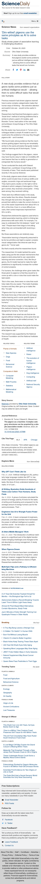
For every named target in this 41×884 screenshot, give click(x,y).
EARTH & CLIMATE (8, 685)
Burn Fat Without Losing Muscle (15, 634)
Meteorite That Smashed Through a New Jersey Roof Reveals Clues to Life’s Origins (20, 751)
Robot (28, 354)
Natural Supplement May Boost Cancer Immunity (18, 656)
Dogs (8, 356)
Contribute (25, 852)
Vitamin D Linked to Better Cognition (17, 638)
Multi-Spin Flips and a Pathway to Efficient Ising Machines (19, 568)
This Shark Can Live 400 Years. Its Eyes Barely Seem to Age (18, 726)
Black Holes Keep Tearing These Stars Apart (20, 641)
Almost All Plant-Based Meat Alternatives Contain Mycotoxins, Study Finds (17, 607)
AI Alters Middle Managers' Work (15, 531)
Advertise (34, 852)
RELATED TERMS (29, 343)
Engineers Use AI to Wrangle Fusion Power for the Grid (19, 512)
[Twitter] (17, 70)
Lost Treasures (9, 710)
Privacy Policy (7, 855)
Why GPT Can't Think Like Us (14, 471)
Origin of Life (8, 703)
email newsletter (30, 13)
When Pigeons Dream (11, 549)
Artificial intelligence (30, 349)
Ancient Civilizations (11, 706)
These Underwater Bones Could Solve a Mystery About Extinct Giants (19, 756)
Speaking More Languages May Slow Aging (20, 648)
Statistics (9, 385)
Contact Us (9, 845)
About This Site (7, 852)
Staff (17, 852)
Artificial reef (31, 380)
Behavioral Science (10, 365)
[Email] (28, 70)
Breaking (5, 622)
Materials (5, 403)
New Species (11, 353)
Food (8, 360)
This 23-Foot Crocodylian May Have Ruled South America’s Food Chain (19, 737)
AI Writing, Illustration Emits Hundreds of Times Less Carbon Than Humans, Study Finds (19, 491)
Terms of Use (34, 855)
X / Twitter (8, 823)
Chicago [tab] (34, 439)
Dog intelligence (32, 373)
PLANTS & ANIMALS (8, 671)
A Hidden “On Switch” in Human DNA (17, 631)
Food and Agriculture (11, 678)
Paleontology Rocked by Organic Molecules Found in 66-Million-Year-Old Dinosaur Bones (20, 765)
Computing (30, 377)
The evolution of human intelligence (32, 360)
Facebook (9, 819)
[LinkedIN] (24, 70)
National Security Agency (33, 385)
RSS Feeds (9, 803)
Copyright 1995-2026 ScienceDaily (16, 858)
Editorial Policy (21, 855)
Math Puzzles (11, 382)
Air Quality (7, 696)
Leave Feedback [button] (11, 842)
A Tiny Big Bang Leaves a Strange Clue (18, 627)
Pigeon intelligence (30, 368)
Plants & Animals (10, 348)
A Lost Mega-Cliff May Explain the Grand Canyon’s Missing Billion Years (19, 745)
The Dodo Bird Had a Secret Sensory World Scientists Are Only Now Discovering (20, 776)
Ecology (6, 689)
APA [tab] (25, 439)
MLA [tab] (18, 439)
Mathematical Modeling (11, 390)
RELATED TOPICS (9, 343)
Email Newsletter (11, 799)
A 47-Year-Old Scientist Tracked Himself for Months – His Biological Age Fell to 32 (18, 595)
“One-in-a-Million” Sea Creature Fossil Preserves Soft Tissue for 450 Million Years (20, 731)
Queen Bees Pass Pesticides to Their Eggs (20, 661)
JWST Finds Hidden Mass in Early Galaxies (20, 652)
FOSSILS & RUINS (7, 700)
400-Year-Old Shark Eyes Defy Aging (17, 645)
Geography (7, 692)
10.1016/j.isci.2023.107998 (14, 431)
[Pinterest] (20, 70)
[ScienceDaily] (16, 3)
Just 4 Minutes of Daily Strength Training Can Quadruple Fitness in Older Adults (19, 613)
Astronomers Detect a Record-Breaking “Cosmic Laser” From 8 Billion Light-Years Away (20, 601)
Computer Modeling (10, 376)
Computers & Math (10, 371)
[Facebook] (13, 70)
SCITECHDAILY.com (17, 588)
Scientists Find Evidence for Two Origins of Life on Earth (19, 771)
